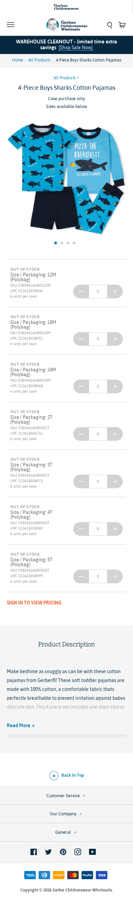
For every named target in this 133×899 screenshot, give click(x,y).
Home (17, 60)
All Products (39, 60)
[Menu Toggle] (22, 24)
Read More (18, 725)
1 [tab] (55, 243)
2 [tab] (61, 243)
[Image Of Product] (66, 178)
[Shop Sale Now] (76, 47)
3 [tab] (67, 243)
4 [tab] (74, 243)
